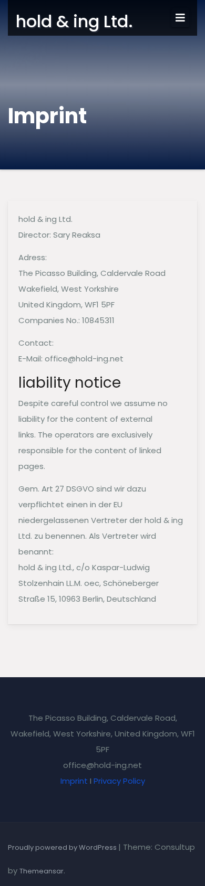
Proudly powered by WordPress (63, 847)
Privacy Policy (119, 780)
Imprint (74, 780)
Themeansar (41, 871)
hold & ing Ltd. (74, 21)
